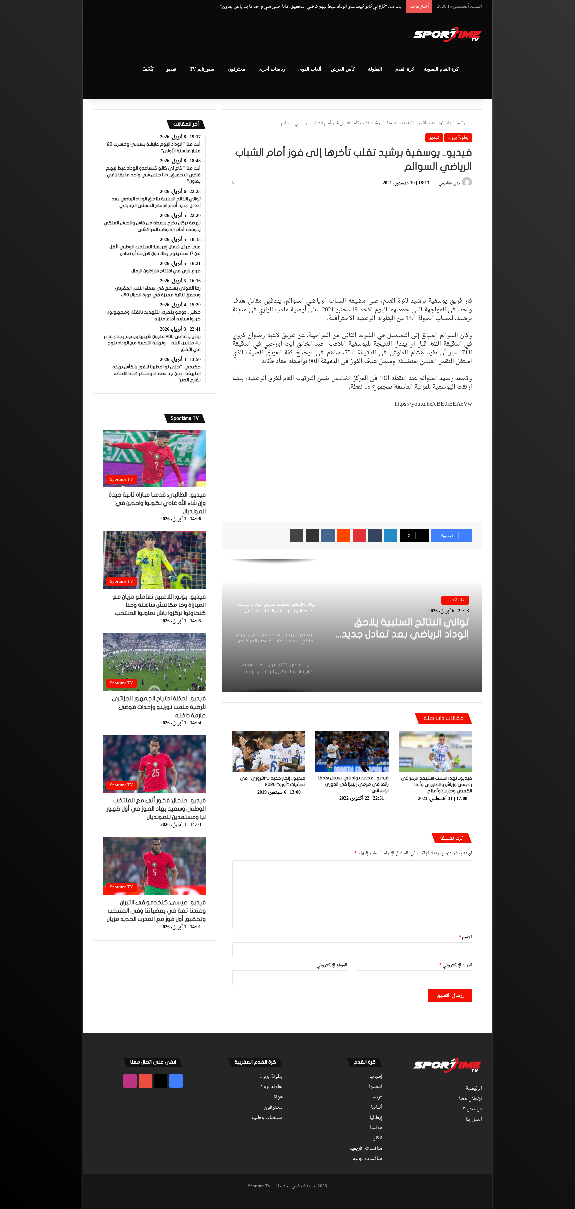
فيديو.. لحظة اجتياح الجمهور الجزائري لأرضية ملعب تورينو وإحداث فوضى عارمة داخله (159, 706)
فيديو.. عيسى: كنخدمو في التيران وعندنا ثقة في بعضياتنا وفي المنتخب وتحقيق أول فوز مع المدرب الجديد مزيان (156, 910)
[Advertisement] (221, 35)
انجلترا (375, 1087)
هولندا (376, 1128)
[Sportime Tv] (447, 34)
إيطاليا (376, 1118)
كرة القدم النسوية (441, 69)
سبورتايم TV (202, 69)
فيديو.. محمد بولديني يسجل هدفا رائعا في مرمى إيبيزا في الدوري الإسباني (353, 784)
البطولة (375, 69)
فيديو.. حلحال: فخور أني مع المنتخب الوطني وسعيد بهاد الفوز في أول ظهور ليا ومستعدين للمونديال (156, 808)
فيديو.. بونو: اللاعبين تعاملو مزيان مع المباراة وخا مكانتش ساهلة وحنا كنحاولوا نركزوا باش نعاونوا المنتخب (159, 605)
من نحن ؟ (472, 1109)
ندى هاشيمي (449, 183)
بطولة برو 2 (271, 1087)
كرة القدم (404, 69)
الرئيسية (460, 123)
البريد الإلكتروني (455, 965)
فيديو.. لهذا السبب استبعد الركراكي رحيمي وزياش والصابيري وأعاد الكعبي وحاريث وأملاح (436, 784)
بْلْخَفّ (147, 69)
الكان (377, 1138)
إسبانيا (375, 1076)
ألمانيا (376, 1107)
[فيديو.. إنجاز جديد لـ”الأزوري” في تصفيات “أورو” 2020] (268, 751)
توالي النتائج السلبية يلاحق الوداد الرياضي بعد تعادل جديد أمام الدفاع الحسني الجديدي (325, 6)
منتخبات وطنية (267, 1118)
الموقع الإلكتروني (332, 965)
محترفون (236, 69)
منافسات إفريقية (365, 1148)
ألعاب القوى (309, 69)
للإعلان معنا (470, 1099)
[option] (352, 625)
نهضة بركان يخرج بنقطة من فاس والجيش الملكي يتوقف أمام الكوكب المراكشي (400, 629)
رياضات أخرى (272, 69)
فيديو (171, 69)
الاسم (465, 937)
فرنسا (376, 1097)
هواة (278, 1097)
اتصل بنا (474, 1119)
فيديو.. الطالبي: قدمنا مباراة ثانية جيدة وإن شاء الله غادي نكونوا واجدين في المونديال (157, 503)
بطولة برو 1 (423, 123)
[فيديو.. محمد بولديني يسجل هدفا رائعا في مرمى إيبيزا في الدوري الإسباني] (352, 751)
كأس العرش (343, 69)
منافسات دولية (367, 1159)
